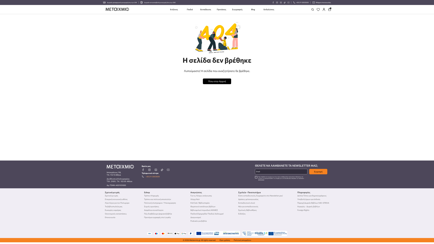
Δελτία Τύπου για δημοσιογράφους (312, 196)
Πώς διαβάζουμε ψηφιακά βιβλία (158, 214)
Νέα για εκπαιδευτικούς (248, 206)
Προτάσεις (221, 9)
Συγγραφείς (237, 9)
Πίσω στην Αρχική (217, 81)
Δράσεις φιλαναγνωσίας (248, 199)
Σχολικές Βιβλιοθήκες (247, 210)
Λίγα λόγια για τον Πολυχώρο (117, 203)
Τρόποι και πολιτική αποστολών (157, 199)
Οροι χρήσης (224, 240)
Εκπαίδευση (205, 9)
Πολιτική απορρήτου (242, 240)
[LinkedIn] (281, 2)
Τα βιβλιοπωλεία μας (113, 206)
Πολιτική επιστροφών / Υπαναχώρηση (160, 203)
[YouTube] (288, 2)
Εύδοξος (242, 214)
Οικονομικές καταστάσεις (116, 214)
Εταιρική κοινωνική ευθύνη (116, 199)
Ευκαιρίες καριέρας (113, 210)
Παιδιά (190, 9)
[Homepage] (117, 9)
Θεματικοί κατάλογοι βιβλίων (202, 206)
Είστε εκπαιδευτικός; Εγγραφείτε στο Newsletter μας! (260, 196)
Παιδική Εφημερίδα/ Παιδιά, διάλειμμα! (207, 214)
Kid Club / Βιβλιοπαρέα (200, 203)
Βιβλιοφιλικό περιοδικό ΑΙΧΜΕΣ (204, 210)
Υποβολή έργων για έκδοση (308, 199)
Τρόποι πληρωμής (151, 196)
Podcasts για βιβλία (198, 221)
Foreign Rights (303, 210)
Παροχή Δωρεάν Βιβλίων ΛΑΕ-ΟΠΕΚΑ (313, 203)
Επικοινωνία (110, 217)
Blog (253, 9)
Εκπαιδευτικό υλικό (246, 203)
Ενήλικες (174, 9)
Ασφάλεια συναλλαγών (153, 210)
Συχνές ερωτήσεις (151, 206)
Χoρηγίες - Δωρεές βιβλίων (308, 206)
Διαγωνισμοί (195, 217)
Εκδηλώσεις (269, 9)
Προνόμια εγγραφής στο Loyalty (157, 217)
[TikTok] (285, 3)
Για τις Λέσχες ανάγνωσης (201, 196)
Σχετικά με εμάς (111, 196)
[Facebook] (273, 2)
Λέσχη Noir (195, 199)
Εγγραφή (318, 171)
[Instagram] (277, 2)
